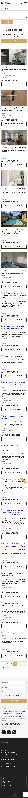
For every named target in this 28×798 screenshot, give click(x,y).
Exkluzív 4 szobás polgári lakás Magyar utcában (13, 150)
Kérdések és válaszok (9, 752)
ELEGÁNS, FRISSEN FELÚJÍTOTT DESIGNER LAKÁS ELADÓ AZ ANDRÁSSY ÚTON (11, 305)
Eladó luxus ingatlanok (10, 766)
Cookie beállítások (8, 759)
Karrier (5, 748)
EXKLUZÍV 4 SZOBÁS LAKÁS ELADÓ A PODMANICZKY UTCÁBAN (13, 582)
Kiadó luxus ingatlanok (10, 769)
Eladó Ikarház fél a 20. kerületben (12, 110)
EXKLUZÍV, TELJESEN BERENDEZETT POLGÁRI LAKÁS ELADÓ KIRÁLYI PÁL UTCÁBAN (13, 457)
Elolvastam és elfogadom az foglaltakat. (13, 696)
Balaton (5, 771)
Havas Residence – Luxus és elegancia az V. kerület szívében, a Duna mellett (13, 191)
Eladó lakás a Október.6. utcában (11, 362)
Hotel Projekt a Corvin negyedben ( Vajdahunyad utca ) (12, 425)
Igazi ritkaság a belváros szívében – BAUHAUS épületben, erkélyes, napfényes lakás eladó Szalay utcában (13, 522)
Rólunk (5, 746)
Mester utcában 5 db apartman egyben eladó (13, 70)
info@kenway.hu (12, 723)
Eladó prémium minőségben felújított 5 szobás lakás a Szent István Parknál (13, 612)
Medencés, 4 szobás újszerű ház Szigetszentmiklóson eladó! (11, 232)
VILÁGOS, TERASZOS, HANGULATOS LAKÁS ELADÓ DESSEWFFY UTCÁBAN (13, 552)
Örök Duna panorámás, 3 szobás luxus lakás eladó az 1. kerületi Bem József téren (13, 394)
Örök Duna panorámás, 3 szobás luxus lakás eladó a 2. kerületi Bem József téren (13, 489)
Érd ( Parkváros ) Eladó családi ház (12, 273)
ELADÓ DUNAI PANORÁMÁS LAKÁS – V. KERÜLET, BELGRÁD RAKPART (13, 335)
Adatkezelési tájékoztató (11, 755)
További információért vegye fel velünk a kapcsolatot (14, 41)
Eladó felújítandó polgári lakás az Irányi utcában (12, 641)
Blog (4, 750)
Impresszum (7, 757)
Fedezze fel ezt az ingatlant (14, 84)
